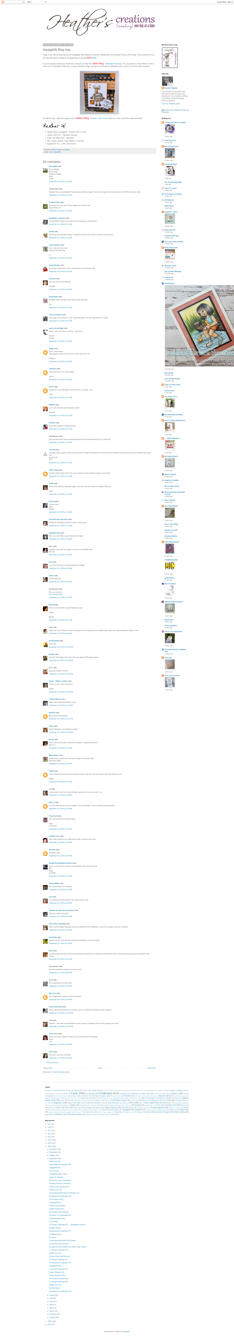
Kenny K (98, 1100)
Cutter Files (88, 1096)
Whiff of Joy (61, 1114)
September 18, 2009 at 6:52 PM (60, 959)
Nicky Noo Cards (171, 248)
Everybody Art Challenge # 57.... (61, 1231)
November (54, 1152)
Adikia (119, 1090)
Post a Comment (52, 1063)
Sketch (97, 1110)
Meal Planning (112, 1103)
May (51, 1305)
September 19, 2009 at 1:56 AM (60, 1044)
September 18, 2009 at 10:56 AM (61, 692)
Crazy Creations (55, 315)
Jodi (50, 1020)
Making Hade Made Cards (76, 1103)
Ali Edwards (169, 200)
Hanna (176, 1098)
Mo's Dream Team (171, 146)
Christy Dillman (55, 699)
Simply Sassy (88, 1110)
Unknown (52, 369)
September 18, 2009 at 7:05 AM (60, 442)
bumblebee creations (57, 218)
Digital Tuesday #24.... (57, 1209)
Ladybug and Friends (157, 1100)
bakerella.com (170, 230)
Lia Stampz (178, 1100)
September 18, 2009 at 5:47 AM (60, 398)
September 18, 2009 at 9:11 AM (60, 597)
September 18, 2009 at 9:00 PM (60, 1000)
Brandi (51, 605)
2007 (50, 1324)
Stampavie (138, 1110)
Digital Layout (105, 1096)
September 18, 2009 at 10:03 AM (61, 647)
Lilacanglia (53, 166)
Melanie (52, 405)
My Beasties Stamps (180, 1103)
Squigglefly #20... (55, 1203)
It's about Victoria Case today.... (60, 1183)
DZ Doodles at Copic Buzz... (59, 1279)
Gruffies (125, 1098)
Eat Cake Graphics (141, 1096)
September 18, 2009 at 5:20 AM (60, 341)
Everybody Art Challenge (59, 1098)
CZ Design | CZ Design (173, 194)
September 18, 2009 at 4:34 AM (60, 238)
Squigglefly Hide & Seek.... (59, 1174)
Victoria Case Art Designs (160, 1112)
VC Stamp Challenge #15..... (59, 1282)
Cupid (64, 1096)
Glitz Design (102, 1098)
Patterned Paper (171, 164)
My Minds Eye (63, 1105)
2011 (50, 1140)
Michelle (52, 850)
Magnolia (58, 1103)
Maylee (51, 654)
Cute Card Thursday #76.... (59, 1269)
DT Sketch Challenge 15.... (59, 1260)
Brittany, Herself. (171, 530)
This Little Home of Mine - (174, 242)
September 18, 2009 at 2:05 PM (60, 809)
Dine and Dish (170, 500)
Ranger (89, 1107)
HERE (94, 58)
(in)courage (169, 373)
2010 (50, 1143)
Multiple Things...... (56, 1228)
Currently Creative (75, 1096)
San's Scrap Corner (172, 676)
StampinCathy (54, 265)
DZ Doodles (126, 1096)
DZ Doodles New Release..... (60, 1212)
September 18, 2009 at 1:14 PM (60, 782)
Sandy (51, 232)
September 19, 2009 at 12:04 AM (61, 1026)
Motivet (168, 1103)
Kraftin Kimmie (142, 1100)
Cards (51, 152)
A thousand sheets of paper (175, 122)
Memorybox (123, 1103)
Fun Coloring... (54, 1171)
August (52, 1295)
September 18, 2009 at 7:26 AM (60, 494)
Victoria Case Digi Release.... (60, 1187)
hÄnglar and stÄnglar (164, 1098)
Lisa (50, 897)
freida (51, 483)
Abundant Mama (171, 536)
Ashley (160, 1090)
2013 (50, 1134)
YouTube (114, 1114)
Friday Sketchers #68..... (58, 1275)
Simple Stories (66, 1110)
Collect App (165, 1093)
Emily (46, 1098)
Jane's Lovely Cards (172, 385)
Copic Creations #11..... (57, 1272)
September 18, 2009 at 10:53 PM (61, 1013)
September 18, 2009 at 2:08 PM (60, 829)
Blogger (127, 1331)
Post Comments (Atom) (61, 1072)
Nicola (51, 740)
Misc (132, 1103)
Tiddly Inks (128, 1112)
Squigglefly (57, 152)
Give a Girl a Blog (171, 524)
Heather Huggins (170, 88)
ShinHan (186, 1107)
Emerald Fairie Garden (180, 1096)
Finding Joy (169, 277)
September (54, 1159)
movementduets (171, 626)
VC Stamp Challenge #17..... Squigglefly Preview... (67, 1225)
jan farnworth (54, 641)
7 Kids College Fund (93, 1090)
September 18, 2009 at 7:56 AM (60, 539)
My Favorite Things (51, 1105)
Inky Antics (77, 1100)
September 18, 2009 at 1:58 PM (60, 795)
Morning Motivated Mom (174, 415)
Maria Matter (54, 755)
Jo (50, 789)
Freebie (82, 1098)
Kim (50, 562)
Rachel (51, 501)
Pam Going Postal (55, 594)
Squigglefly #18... (55, 1266)
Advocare (126, 1090)
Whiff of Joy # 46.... (56, 1285)
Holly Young (53, 470)
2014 (50, 1130)
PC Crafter (126, 1105)
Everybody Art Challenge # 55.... (61, 1291)
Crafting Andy (54, 202)
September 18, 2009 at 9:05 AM (60, 582)
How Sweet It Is (170, 140)
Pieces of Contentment (173, 632)
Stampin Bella (162, 1110)
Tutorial (145, 1112)
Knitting (133, 1100)
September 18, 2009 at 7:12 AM (60, 463)
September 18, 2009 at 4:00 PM (60, 903)
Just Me (52, 450)
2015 (50, 1127)
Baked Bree (169, 206)
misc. (141, 1103)
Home (100, 1068)
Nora (51, 951)
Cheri (51, 1052)
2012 (50, 1137)
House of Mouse (65, 1100)
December (54, 1149)
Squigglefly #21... (55, 1168)
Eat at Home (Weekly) (173, 271)
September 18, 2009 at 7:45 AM (60, 526)
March (52, 1311)
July (51, 1298)
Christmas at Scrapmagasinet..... (61, 1215)
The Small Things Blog (173, 182)
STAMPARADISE (171, 560)
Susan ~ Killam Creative (58, 681)
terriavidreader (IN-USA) (58, 519)
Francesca (53, 816)
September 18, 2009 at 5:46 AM (60, 380)
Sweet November (66, 1112)
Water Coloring (179, 1112)
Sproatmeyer (170, 283)
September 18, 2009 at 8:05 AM (60, 555)
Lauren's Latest (171, 188)
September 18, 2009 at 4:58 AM (60, 271)
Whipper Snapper (92, 1114)
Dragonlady (53, 297)
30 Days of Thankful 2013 (54, 1090)
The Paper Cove (171, 397)
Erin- (51, 668)
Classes (156, 1093)
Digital (96, 1096)
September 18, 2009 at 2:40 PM (60, 856)
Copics (174, 1093)
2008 (50, 1321)
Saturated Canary (128, 1107)
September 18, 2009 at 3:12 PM (60, 876)
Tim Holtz (137, 1112)
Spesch (116, 1110)
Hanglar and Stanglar (147, 1098)
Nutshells (82, 1105)
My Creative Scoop (172, 486)
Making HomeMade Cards (96, 1103)
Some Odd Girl (107, 1110)
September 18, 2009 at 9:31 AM (60, 620)
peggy (51, 348)
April (51, 1308)
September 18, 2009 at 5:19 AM (60, 321)
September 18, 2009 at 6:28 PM (60, 943)
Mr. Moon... (53, 1237)
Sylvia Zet (77, 1112)
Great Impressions (115, 1098)
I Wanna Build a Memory (174, 602)
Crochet (58, 1096)
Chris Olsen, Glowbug (57, 924)
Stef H (51, 387)
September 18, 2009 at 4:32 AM (60, 224)
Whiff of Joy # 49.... (56, 1190)
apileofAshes (170, 578)
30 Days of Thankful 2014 (74, 1090)
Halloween (134, 1098)
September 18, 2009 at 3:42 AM (60, 182)
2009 (50, 1146)
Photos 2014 (172, 1105)
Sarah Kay (98, 1107)
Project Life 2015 (78, 1107)
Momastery (169, 620)
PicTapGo (51, 1107)
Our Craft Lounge (102, 1105)
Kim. (50, 546)
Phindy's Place (149, 1105)
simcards (168, 658)
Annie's (141, 1090)
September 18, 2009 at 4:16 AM (60, 211)
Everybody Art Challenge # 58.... (61, 1196)
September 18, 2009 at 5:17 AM (60, 307)
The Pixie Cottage (105, 1112)
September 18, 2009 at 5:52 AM (60, 416)
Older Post (151, 1068)
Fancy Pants (74, 1098)
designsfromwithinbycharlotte (60, 863)
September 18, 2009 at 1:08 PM (60, 764)
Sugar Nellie (184, 1110)
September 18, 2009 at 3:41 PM (60, 890)
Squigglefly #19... (55, 1234)
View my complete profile (171, 104)
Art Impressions (151, 1090)
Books (66, 1093)
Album (134, 1090)
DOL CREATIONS (171, 506)
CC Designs (90, 1094)
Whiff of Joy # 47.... (56, 1253)
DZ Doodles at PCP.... (57, 1199)
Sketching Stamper (172, 542)
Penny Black (136, 1105)
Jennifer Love (54, 836)
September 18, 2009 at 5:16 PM (60, 930)
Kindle (107, 1100)
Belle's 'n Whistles (177, 1090)
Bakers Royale (170, 474)
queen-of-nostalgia (56, 328)
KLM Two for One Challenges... (60, 1180)
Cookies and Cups (172, 236)
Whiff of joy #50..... (56, 1161)
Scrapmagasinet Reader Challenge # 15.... (65, 1193)
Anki (50, 627)
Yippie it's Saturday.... (57, 1177)
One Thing (91, 1105)
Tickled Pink (118, 1112)
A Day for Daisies (108, 1090)
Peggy (51, 771)
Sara (51, 980)
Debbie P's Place (171, 212)
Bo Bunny (57, 1093)
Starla (51, 576)
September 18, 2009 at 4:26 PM (60, 916)
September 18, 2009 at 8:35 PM (60, 986)
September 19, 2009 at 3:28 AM (60, 1058)
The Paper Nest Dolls (90, 1112)
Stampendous (150, 1110)
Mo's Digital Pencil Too (154, 1103)
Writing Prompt (104, 1114)
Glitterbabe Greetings (113, 64)
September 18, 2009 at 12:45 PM (61, 732)
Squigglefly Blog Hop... (57, 1218)
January (53, 1317)
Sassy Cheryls (111, 1107)
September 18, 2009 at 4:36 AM (60, 258)
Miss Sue (52, 993)
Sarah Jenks (169, 391)
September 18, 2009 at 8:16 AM (60, 568)
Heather (52, 423)
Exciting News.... (55, 1288)
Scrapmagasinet (158, 1107)
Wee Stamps (49, 1114)
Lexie (169, 1100)
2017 (50, 1124)
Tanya (51, 726)
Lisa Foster (53, 1034)
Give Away (92, 1098)
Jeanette (52, 279)
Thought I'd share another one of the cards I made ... (68, 1247)
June (52, 1302)
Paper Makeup (115, 1105)
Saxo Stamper (54, 245)
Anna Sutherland (55, 1007)
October (53, 1155)
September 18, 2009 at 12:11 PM (61, 719)
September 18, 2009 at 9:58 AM (60, 633)
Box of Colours (170, 584)
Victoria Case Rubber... (57, 1206)
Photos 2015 (185, 1105)
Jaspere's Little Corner (98, 118)
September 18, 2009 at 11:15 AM (61, 705)
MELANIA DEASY (171, 456)
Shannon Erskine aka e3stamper (61, 910)
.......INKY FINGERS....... (173, 438)
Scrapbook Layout (142, 1107)
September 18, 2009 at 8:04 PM (60, 973)
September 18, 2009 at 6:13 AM (60, 429)
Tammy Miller (54, 883)
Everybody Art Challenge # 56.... (61, 1263)
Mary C (51, 802)
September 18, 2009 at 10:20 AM (61, 660)
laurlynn (52, 713)
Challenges (105, 1093)
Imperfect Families (172, 480)
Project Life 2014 (62, 1107)
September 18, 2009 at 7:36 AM (60, 512)
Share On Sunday (175, 1107)
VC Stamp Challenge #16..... (59, 1250)
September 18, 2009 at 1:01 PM (60, 748)
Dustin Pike (116, 1096)
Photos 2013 (160, 1105)
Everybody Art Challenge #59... (60, 1164)
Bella (166, 1090)
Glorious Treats (170, 266)
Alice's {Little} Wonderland (175, 420)
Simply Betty (77, 1110)
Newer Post (47, 1068)
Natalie (73, 1105)
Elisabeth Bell (163, 1096)
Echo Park (152, 1096)
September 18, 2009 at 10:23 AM (61, 674)
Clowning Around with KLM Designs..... (63, 1240)
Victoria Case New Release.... (60, 1256)
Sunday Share (53, 1112)
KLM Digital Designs (119, 1100)
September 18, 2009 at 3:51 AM (60, 195)
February (53, 1314)
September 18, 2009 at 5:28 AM (60, 361)
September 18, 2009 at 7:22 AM (60, 476)
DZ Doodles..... (54, 1221)
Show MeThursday (53, 1110)
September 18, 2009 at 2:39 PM (60, 842)
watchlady (53, 937)
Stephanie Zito (54, 533)
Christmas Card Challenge (129, 1093)
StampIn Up (173, 1110)
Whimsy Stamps (77, 1114)
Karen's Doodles (88, 1100)
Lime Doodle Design (172, 379)
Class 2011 (145, 1094)
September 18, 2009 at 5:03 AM (60, 289)
